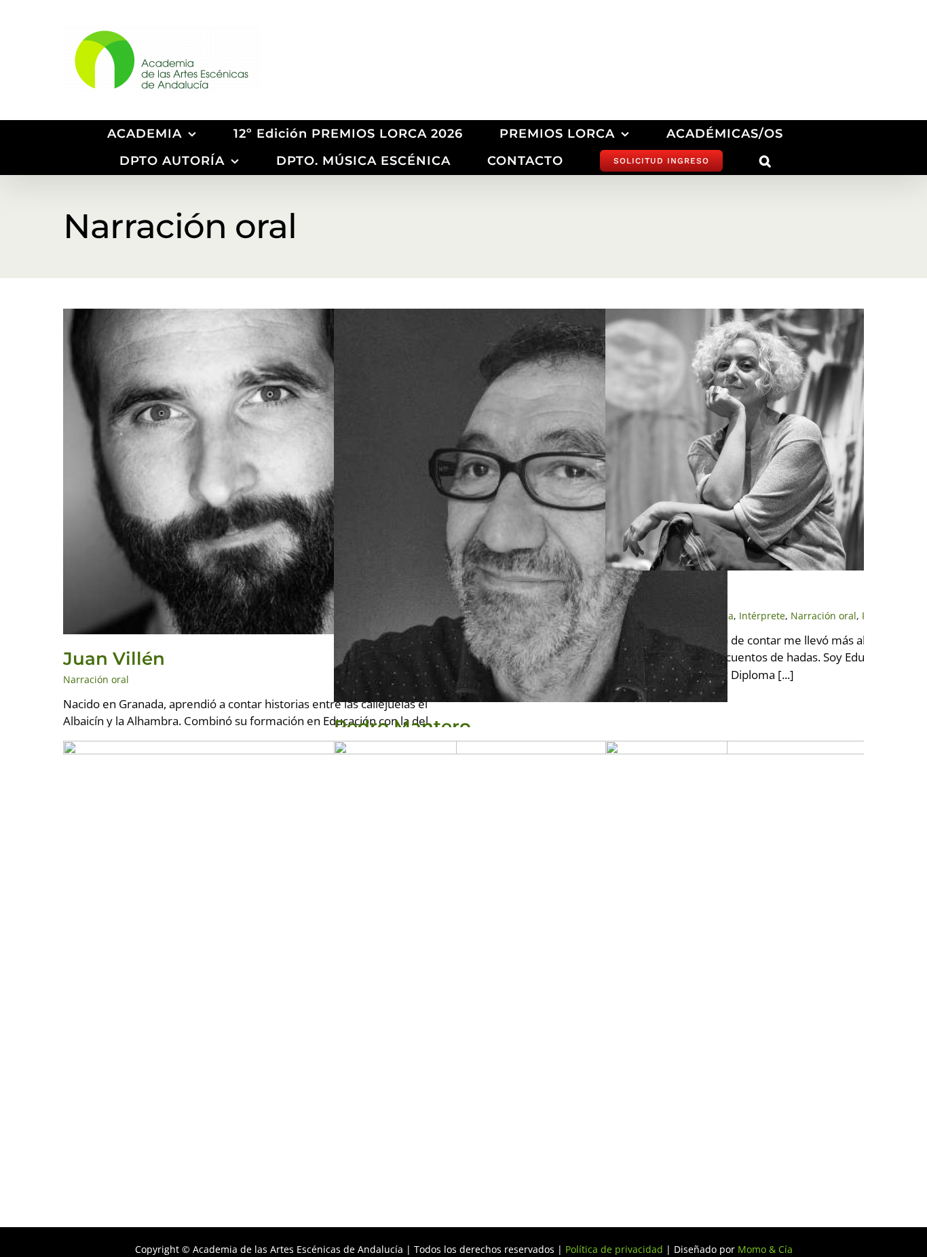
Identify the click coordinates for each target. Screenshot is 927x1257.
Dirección (707, 455)
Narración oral (260, 487)
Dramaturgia (268, 953)
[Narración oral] (260, 471)
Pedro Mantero (402, 726)
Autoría (662, 455)
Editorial (785, 953)
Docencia (755, 455)
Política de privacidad (614, 1249)
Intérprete (805, 455)
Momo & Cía (765, 1249)
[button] (765, 160)
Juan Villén (114, 659)
